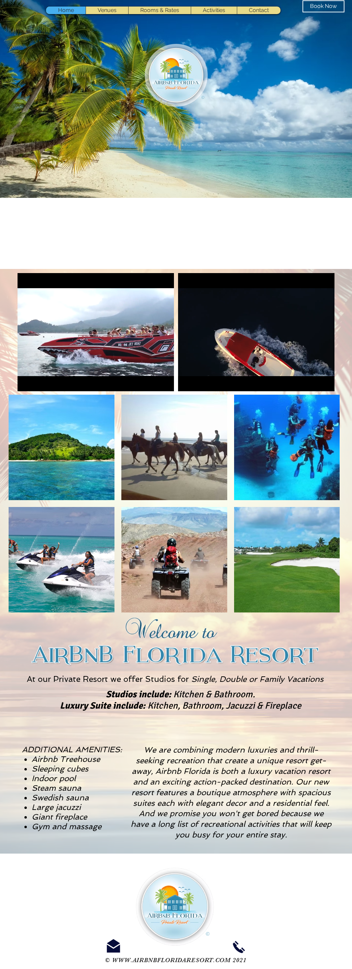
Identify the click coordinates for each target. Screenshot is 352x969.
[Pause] (26, 382)
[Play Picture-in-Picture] (152, 382)
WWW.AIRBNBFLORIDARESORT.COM (171, 960)
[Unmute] (38, 382)
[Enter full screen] (164, 382)
